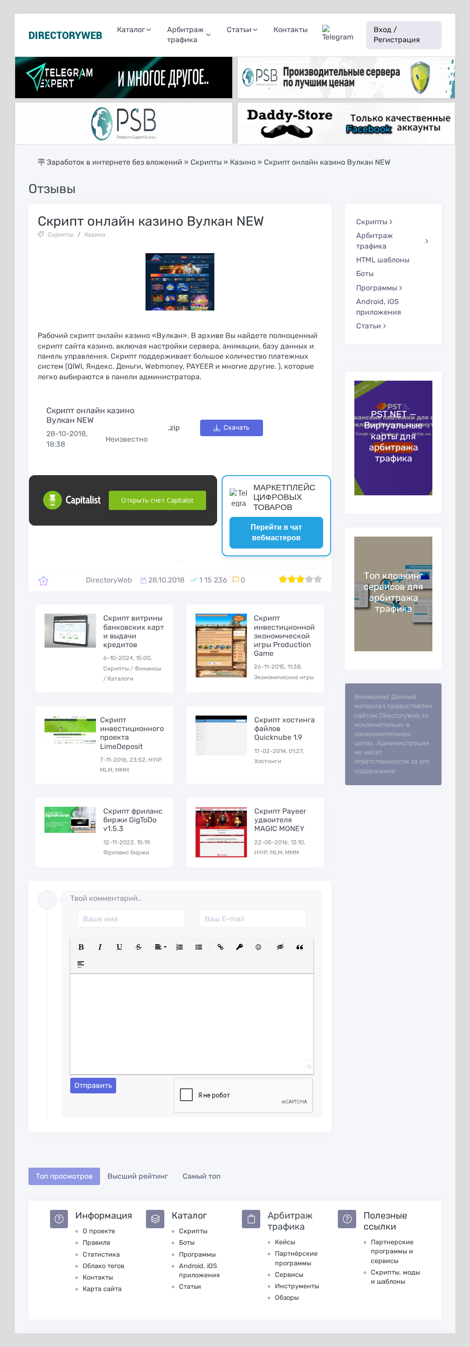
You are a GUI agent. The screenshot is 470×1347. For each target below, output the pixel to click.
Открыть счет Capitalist (157, 500)
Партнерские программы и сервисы (392, 1251)
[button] (81, 947)
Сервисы (289, 1275)
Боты (365, 273)
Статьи (190, 1287)
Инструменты (297, 1286)
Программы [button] (376, 287)
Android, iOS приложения (378, 306)
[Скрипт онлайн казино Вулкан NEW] (43, 580)
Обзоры (287, 1298)
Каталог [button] (131, 29)
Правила (96, 1243)
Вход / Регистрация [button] (397, 34)
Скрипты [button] (371, 221)
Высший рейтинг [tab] (137, 1176)
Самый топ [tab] (201, 1176)
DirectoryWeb (109, 580)
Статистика (101, 1254)
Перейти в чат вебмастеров (276, 532)
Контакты (291, 29)
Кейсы (285, 1242)
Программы (197, 1254)
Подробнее (367, 437)
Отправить (93, 1085)
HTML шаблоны (382, 259)
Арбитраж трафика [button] (185, 34)
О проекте (99, 1231)
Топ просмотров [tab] (64, 1176)
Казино (94, 234)
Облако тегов (103, 1266)
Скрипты (60, 234)
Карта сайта (102, 1289)
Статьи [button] (239, 29)
